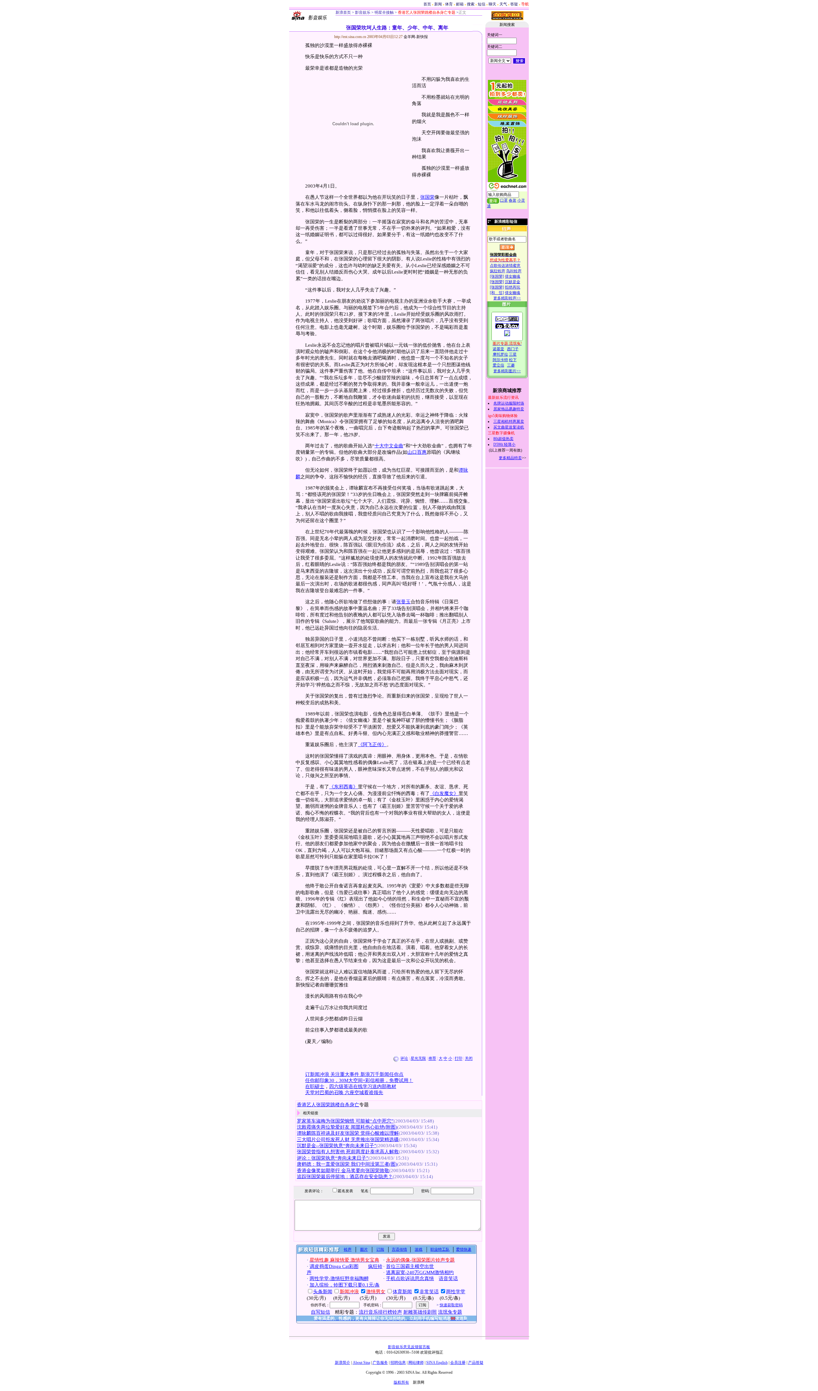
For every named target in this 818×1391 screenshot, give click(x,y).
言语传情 (399, 1249)
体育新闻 (402, 1291)
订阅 (380, 1249)
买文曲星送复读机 (508, 427)
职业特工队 (440, 1249)
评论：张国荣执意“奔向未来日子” (332, 1158)
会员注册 (458, 1362)
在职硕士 (314, 1086)
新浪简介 (342, 1362)
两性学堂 (455, 1291)
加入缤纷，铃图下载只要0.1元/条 (345, 1284)
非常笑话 (429, 1291)
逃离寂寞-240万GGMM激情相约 (420, 1272)
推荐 (432, 1058)
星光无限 (418, 1058)
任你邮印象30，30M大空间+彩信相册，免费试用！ (359, 1080)
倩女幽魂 (512, 276)
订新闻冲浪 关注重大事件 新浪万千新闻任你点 (354, 1074)
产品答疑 (475, 1362)
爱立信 (498, 365)
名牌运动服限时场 (508, 403)
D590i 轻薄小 (504, 444)
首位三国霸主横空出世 (410, 1266)
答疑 (514, 4)
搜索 (471, 4)
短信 (481, 4)
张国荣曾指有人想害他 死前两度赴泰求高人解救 (348, 1151)
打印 (458, 1058)
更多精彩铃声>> (507, 298)
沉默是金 (512, 282)
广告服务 (380, 1362)
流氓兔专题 (450, 1312)
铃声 (347, 1249)
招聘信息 (398, 1362)
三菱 (511, 365)
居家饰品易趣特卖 (508, 409)
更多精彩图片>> (507, 371)
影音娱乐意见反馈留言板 (409, 1347)
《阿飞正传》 (372, 744)
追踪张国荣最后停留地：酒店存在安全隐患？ (345, 1176)
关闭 (469, 1058)
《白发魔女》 (444, 793)
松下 (513, 360)
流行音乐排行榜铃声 (380, 1312)
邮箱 (460, 4)
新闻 (438, 4)
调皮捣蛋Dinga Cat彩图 (334, 1266)
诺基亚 (498, 349)
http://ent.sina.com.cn (350, 37)
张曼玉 (403, 601)
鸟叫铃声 (513, 271)
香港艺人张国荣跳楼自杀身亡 (328, 1104)
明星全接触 (384, 12)
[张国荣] (497, 276)
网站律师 (416, 1362)
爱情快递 (463, 1249)
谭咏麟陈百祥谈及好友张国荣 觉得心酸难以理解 (348, 1133)
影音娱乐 (362, 12)
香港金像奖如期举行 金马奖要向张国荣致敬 (343, 1170)
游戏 (418, 1249)
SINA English (437, 1362)
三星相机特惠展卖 (508, 421)
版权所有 (401, 1382)
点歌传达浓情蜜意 (505, 265)
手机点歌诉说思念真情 (410, 1278)
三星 (513, 354)
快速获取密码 (451, 1305)
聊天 (492, 4)
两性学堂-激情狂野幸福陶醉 (339, 1278)
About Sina (361, 1362)
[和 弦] (497, 292)
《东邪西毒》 (343, 786)
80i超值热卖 (503, 439)
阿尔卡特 (500, 360)
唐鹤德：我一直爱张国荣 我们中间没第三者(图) (347, 1164)
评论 (404, 1058)
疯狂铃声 (497, 271)
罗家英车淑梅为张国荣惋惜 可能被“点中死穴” (345, 1121)
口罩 (504, 200)
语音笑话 (448, 1278)
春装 (512, 200)
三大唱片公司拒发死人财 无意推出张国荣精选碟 (348, 1139)
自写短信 (320, 1312)
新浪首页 (343, 12)
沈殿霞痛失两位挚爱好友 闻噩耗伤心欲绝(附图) (347, 1127)
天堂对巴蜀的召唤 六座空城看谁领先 (344, 1092)
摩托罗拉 (500, 354)
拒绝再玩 (512, 287)
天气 (503, 4)
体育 (449, 4)
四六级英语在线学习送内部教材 (362, 1086)
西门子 (513, 349)
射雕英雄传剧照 (420, 1312)
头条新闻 (322, 1291)
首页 (427, 4)
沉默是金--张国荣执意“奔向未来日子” (336, 1145)
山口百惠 (417, 452)
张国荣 (427, 197)
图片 (364, 1249)
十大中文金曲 (388, 445)
